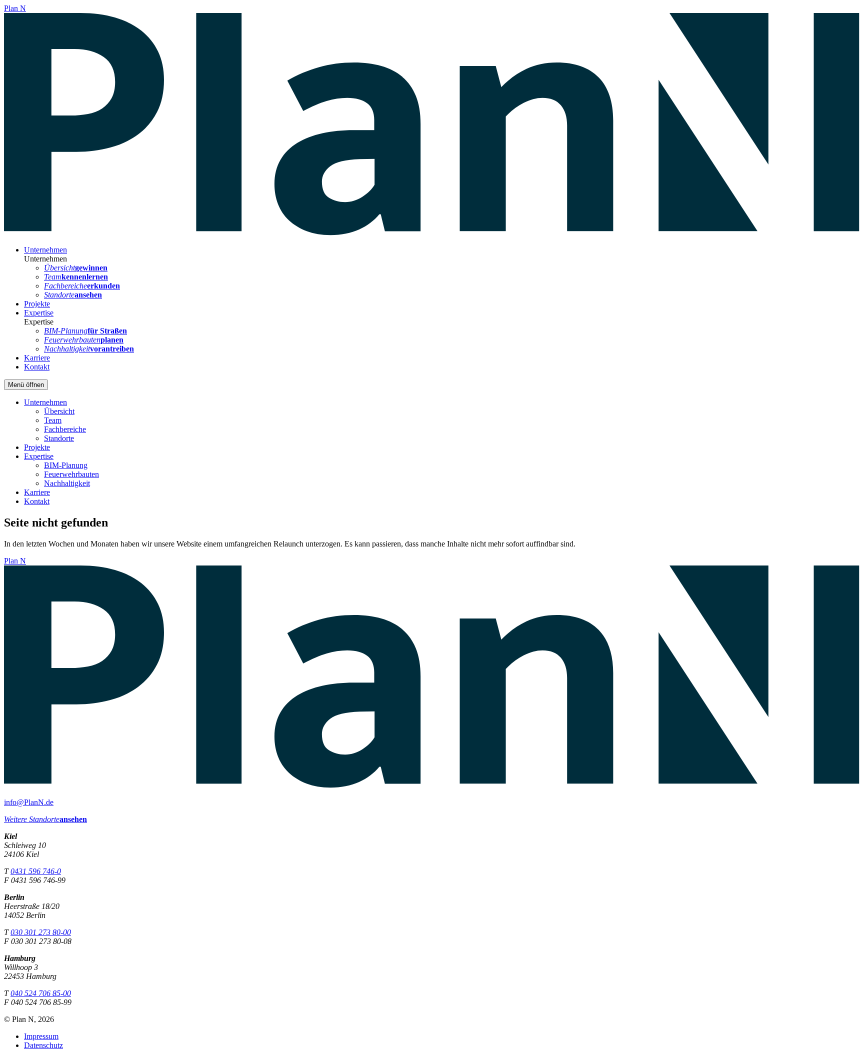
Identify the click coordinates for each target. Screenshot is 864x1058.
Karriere (37, 358)
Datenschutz (43, 1045)
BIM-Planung (66, 465)
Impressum (41, 1036)
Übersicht (59, 411)
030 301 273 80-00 (40, 932)
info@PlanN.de (29, 802)
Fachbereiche (65, 429)
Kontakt (37, 366)
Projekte (37, 304)
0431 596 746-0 (35, 871)
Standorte (59, 438)
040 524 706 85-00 (40, 993)
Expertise (39, 312)
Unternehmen (45, 250)
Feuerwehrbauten (71, 474)
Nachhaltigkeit (67, 483)
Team (53, 420)
